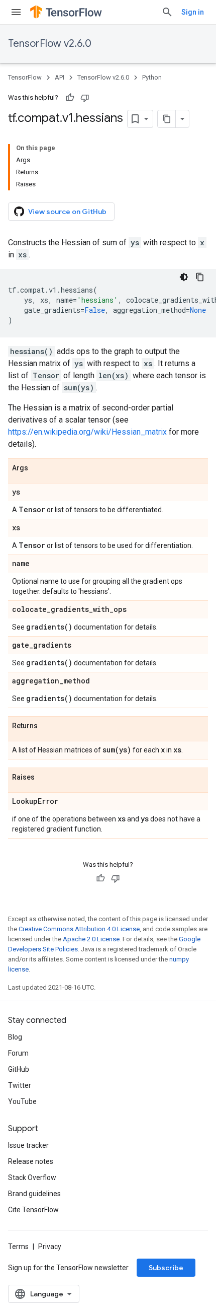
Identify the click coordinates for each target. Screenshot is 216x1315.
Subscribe (166, 1267)
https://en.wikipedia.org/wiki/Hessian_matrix (87, 432)
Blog (15, 1037)
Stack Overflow (32, 1177)
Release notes (30, 1161)
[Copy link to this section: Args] (38, 468)
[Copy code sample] (200, 277)
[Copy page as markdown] (167, 118)
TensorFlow (25, 77)
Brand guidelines (34, 1194)
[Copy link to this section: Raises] (45, 778)
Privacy (49, 1246)
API (59, 77)
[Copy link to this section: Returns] (48, 726)
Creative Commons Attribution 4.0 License (79, 929)
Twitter (19, 1085)
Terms (18, 1246)
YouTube (22, 1101)
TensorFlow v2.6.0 (49, 43)
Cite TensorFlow (33, 1210)
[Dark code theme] (184, 277)
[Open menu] (16, 12)
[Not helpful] (84, 97)
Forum (18, 1053)
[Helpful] (69, 97)
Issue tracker (28, 1145)
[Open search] (167, 12)
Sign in (192, 12)
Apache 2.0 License (91, 939)
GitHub (18, 1069)
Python (152, 77)
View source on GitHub (67, 211)
